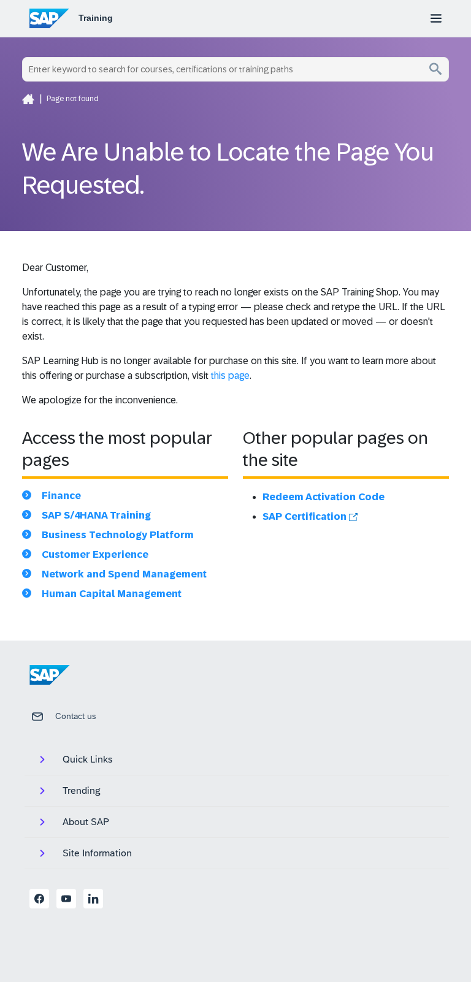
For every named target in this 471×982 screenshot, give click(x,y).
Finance (61, 495)
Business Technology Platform (118, 535)
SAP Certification (305, 516)
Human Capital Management (112, 593)
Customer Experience (95, 554)
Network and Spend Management (124, 574)
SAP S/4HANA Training (96, 515)
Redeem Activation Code (323, 497)
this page (230, 375)
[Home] (28, 99)
